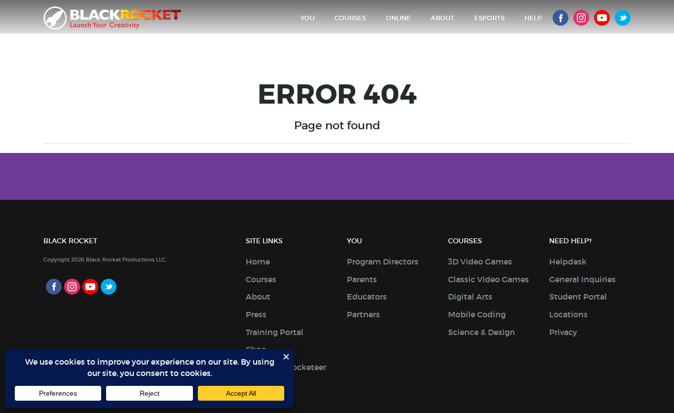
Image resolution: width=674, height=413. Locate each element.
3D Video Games (480, 261)
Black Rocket (112, 18)
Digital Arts (470, 296)
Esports (489, 18)
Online (398, 18)
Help (533, 18)
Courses (350, 18)
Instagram (581, 18)
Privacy (563, 332)
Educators (367, 296)
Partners (363, 314)
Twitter (623, 18)
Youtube (602, 18)
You (307, 18)
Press (256, 314)
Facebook (560, 18)
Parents (362, 279)
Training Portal (274, 332)
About (442, 18)
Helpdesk (568, 261)
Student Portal (578, 296)
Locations (568, 314)
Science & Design (481, 332)
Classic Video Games (488, 279)
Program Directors (382, 261)
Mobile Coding (477, 314)
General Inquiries (582, 279)
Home (258, 261)
